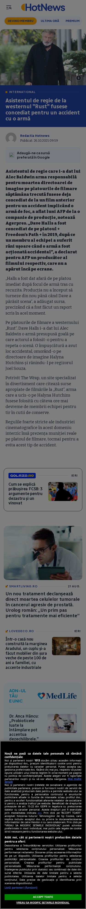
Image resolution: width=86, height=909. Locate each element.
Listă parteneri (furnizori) (21, 887)
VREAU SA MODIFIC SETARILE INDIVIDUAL (42, 902)
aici (40, 812)
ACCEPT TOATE (43, 897)
